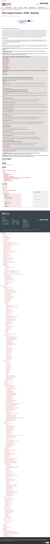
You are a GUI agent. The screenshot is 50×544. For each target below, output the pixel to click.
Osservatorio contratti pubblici (8, 257)
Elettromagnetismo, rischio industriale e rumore (13, 307)
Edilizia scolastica (7, 447)
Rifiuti (7, 308)
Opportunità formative (10, 432)
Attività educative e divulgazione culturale (12, 337)
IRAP (6, 520)
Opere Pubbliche (7, 469)
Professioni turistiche (9, 357)
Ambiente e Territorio (7, 194)
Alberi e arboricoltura (9, 315)
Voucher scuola (9, 425)
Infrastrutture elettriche (10, 471)
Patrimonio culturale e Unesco (11, 343)
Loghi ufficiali (21, 229)
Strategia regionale (9, 347)
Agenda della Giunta (6, 239)
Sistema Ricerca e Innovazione (9, 508)
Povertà (8, 369)
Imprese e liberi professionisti (8, 527)
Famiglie (8, 370)
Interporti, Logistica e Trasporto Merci (10, 459)
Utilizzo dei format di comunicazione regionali (10, 262)
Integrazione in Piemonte (10, 419)
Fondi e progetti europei (7, 384)
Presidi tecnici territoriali (8, 494)
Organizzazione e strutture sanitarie (10, 498)
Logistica (8, 482)
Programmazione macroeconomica (9, 278)
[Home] (2, 9)
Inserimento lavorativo (10, 378)
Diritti (6, 361)
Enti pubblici (5, 526)
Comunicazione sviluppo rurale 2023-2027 (12, 404)
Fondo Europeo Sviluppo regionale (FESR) (10, 393)
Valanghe (8, 489)
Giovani (8, 363)
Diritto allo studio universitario (11, 429)
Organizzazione (5, 241)
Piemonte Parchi (4, 185)
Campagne (5, 534)
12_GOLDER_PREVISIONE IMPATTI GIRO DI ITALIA (9, 150)
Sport (6, 346)
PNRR (26, 7)
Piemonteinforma (6, 240)
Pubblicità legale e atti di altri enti (8, 259)
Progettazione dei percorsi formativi (11, 437)
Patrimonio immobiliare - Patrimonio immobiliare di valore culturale (14, 274)
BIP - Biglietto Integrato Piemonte (9, 451)
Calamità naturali (7, 463)
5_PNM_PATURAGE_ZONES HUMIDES (8, 115)
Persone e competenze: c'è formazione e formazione (11, 533)
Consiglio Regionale (6, 237)
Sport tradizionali (9, 350)
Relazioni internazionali (7, 246)
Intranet (38, 229)
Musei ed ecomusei (9, 342)
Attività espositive (9, 341)
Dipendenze (7, 505)
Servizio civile (7, 381)
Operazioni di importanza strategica (11, 388)
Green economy (7, 206)
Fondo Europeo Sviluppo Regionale (9, 511)
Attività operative (9, 496)
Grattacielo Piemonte (7, 248)
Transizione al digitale (8, 518)
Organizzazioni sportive (10, 348)
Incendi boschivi (9, 481)
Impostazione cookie (26, 226)
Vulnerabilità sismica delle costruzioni (11, 492)
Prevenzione (7, 501)
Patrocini (5, 260)
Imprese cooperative (8, 515)
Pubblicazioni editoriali (38, 199)
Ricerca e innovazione (8, 507)
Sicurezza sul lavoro (8, 503)
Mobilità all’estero (9, 434)
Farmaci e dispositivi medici (8, 500)
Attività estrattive (7, 513)
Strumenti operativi (7, 506)
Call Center (5, 256)
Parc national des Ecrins (7, 179)
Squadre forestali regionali (10, 495)
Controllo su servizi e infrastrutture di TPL (10, 461)
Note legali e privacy (12, 229)
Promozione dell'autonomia (10, 375)
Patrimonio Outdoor (9, 329)
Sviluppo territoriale (7, 509)
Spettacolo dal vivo (9, 345)
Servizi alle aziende (7, 293)
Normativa (36, 202)
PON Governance (7, 421)
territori (14, 40)
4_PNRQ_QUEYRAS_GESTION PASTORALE (8, 109)
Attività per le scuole (9, 428)
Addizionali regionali (8, 521)
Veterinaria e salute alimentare (9, 502)
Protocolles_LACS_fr (5, 64)
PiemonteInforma (32, 7)
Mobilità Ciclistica (7, 452)
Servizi (21, 7)
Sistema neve (8, 352)
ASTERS (5, 178)
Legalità (6, 383)
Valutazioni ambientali (9, 306)
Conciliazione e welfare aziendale (9, 446)
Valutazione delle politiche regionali (9, 281)
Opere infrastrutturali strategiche (9, 460)
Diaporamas (4, 73)
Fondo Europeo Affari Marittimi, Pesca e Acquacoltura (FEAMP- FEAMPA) (14, 417)
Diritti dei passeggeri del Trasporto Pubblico (10, 453)
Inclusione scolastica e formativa (11, 377)
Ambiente (6, 195)
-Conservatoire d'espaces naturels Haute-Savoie (12, 178)
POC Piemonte (9, 414)
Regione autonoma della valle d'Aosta (9, 176)
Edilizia (8, 333)
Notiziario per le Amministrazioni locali (10, 270)
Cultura (6, 335)
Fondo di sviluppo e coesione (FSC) (9, 410)
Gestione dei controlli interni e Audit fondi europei (10, 251)
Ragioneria (6, 282)
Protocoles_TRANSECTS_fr (6, 67)
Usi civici (6, 269)
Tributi (5, 519)
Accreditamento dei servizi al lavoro (11, 444)
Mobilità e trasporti (6, 450)
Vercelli (18, 224)
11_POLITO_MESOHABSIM (6, 146)
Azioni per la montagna (10, 326)
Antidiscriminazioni (9, 365)
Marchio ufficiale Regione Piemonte (8, 261)
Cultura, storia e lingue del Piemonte (11, 339)
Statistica (6, 284)
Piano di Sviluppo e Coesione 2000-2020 (12, 413)
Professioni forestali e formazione (11, 319)
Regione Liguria (6, 175)
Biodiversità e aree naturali (8, 197)
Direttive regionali (9, 438)
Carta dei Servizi (6, 263)
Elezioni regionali (7, 266)
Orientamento (7, 448)
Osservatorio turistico (9, 358)
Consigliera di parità (9, 445)
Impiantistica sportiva (9, 351)
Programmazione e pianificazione (11, 479)
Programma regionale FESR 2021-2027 (12, 394)
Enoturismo (8, 359)
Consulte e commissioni (7, 238)
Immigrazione (8, 366)
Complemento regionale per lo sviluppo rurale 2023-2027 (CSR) (15, 403)
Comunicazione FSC (9, 412)
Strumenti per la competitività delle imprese (12, 440)
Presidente (5, 235)
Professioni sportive (9, 353)
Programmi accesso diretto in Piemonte (12, 408)
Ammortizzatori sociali (10, 443)
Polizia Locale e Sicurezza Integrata (9, 267)
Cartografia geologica (9, 486)
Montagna (6, 324)
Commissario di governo (8, 477)
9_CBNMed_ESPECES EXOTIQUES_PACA (8, 135)
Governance (8, 411)
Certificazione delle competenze (11, 436)
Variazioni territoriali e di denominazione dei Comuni (12, 272)
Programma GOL (7, 449)
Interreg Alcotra (4, 187)
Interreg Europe (4, 188)
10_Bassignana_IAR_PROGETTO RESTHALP (8, 140)
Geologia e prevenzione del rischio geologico (11, 485)
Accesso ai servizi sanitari (8, 497)
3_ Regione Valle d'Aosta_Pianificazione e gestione (9, 102)
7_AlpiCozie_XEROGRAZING (6, 124)
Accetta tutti (47, 542)
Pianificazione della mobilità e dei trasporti (10, 458)
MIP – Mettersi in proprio (10, 441)
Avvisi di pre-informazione (10, 387)
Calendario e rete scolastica (10, 426)
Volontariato (8, 483)
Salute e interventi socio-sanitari (11, 376)
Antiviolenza (8, 364)
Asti (13, 222)
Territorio (6, 331)
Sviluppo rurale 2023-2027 (8, 299)
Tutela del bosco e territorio (10, 322)
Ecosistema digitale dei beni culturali (11, 338)
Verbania (18, 223)
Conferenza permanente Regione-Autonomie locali (12, 271)
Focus (5, 530)
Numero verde (25, 220)
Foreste (6, 204)
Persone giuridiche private (8, 380)
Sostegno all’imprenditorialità (10, 442)
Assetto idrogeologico (9, 474)
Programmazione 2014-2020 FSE (11, 392)
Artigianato (6, 514)
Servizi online (36, 201)
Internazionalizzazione (8, 517)
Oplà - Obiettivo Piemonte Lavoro (8, 536)
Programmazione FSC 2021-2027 (11, 415)
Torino (17, 222)
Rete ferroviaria (7, 455)
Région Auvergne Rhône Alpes (8, 174)
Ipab (7, 373)
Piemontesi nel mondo (10, 340)
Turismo (6, 354)
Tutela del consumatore (10, 367)
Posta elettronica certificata (33, 229)
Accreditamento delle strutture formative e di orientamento (14, 435)
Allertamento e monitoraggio (10, 480)
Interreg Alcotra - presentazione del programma (8, 190)
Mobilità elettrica (7, 457)
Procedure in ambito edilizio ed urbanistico (12, 491)
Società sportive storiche (10, 349)
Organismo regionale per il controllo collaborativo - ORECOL (11, 244)
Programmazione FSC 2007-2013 (11, 416)
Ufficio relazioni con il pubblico (8, 255)
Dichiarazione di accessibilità (5, 229)
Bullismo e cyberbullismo (10, 427)
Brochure (18, 47)
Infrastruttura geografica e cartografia (11, 334)
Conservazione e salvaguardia (8, 198)
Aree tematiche (5, 286)
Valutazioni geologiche (10, 487)
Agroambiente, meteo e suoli (9, 288)
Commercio (6, 516)
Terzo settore (8, 372)
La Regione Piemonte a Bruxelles (8, 245)
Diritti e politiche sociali (7, 360)
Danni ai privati (9, 465)
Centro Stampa (7, 276)
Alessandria (14, 221)
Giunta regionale (6, 236)
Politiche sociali (7, 368)
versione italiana (8, 80)
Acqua (7, 303)
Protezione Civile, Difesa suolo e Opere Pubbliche (10, 462)
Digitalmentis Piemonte (7, 535)
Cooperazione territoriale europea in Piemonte (13, 407)
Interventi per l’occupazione (10, 439)
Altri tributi (6, 523)
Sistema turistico (9, 356)
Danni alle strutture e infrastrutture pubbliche (12, 466)
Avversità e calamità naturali (9, 289)
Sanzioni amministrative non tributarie (9, 258)
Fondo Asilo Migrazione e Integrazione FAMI (11, 418)
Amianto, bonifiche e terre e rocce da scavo (12, 305)
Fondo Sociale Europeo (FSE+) (9, 385)
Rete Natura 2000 (7, 201)
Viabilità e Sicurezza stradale (9, 454)
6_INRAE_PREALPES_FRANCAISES (7, 120)
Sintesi (4, 74)
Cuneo (13, 224)
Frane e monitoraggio (9, 488)
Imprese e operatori (9, 318)
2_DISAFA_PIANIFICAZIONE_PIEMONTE (8, 98)
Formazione (8, 484)
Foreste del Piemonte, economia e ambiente (12, 316)
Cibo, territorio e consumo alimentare (10, 290)
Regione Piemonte (6, 173)
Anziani (8, 371)
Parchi (6, 200)
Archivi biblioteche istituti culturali (11, 336)
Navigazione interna (8, 456)
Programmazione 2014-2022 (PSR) (11, 405)
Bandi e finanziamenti (7, 254)
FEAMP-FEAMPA (7, 300)
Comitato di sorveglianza (10, 395)
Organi (3, 234)
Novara (18, 221)
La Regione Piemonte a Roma (8, 247)
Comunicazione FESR (9, 399)
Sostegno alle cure (7, 499)
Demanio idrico (7, 468)
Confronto (4, 59)
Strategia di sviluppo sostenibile (8, 287)
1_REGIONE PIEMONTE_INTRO (7, 88)
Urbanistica (8, 332)
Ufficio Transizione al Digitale (7, 243)
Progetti (36, 197)
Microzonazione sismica (10, 493)
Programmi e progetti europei (9, 406)
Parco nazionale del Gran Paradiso (8, 180)
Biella (13, 223)
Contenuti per (4, 524)
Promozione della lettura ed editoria (11, 344)
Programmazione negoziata (9, 279)
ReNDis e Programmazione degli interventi (12, 475)
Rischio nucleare (9, 309)
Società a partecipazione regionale (8, 252)
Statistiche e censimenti (8, 295)
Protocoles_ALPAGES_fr (6, 61)
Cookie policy (17, 229)
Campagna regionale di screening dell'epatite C (10, 531)
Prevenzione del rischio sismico (9, 490)
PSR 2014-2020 (9, 321)
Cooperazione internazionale (9, 382)
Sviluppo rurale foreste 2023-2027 (11, 320)
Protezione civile (7, 478)
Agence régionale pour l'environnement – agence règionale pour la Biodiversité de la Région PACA (17, 177)
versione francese (13, 80)
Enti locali (6, 265)
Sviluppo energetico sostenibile (9, 510)
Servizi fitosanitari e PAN (8, 294)
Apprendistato (8, 433)
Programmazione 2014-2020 (10, 401)
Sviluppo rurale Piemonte (8, 402)
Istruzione (6, 424)
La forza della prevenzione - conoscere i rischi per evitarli (11, 532)
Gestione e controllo (9, 390)
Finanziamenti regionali (10, 472)
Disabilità (6, 374)
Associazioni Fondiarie (10, 325)
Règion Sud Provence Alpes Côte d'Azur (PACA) (10, 170)
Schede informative (37, 195)
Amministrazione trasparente (8, 249)
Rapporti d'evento (9, 464)
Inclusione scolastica (9, 430)
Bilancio (6, 280)
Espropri (6, 268)
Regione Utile (4, 253)
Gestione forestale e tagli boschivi (11, 317)
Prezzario (8, 470)
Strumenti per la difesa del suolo (11, 473)
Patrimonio (5, 273)
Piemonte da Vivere (41, 7)
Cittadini (5, 525)
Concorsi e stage (6, 250)
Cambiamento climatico (8, 203)
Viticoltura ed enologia (8, 297)
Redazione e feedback (26, 229)
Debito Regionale (7, 277)
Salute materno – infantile (8, 504)
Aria (7, 304)
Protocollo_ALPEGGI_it (6, 62)
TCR (5, 522)
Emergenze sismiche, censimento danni (12, 467)
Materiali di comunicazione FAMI (11, 420)
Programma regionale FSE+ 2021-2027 (12, 386)
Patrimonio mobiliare (8, 275)
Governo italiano (4, 0)
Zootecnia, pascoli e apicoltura (9, 298)
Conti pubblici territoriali (8, 283)
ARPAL (5, 181)
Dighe (7, 476)
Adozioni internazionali (8, 379)
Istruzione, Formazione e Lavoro (8, 423)
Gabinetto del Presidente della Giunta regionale (10, 242)
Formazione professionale (8, 431)
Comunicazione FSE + (9, 389)
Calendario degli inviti (9, 396)
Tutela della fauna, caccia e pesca (9, 296)
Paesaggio (6, 330)
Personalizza (43, 542)
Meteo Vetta (8, 328)
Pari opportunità (9, 362)
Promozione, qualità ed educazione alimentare (11, 291)
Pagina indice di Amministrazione (7, 233)
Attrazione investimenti (8, 512)
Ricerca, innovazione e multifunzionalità (10, 292)
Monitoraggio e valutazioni (10, 391)
